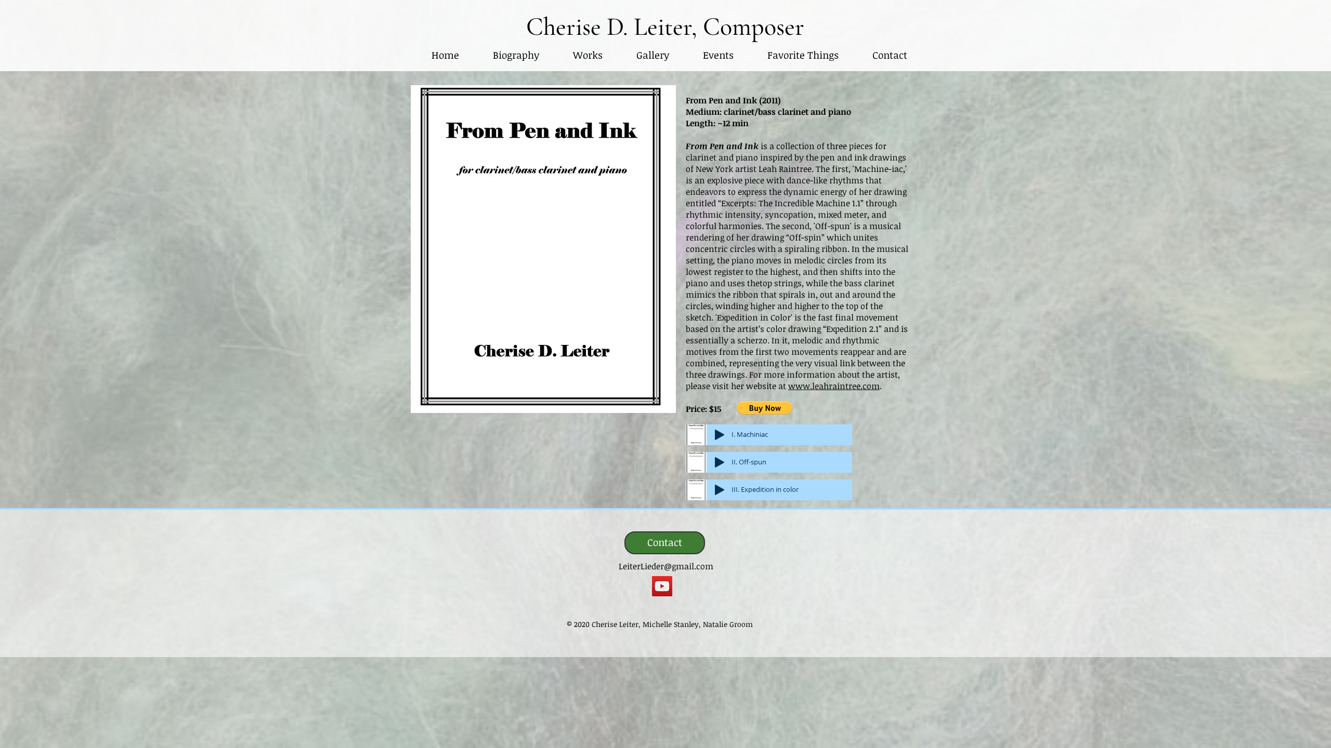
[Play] (719, 435)
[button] (587, 55)
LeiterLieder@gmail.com (666, 566)
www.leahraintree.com (834, 386)
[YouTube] (662, 586)
